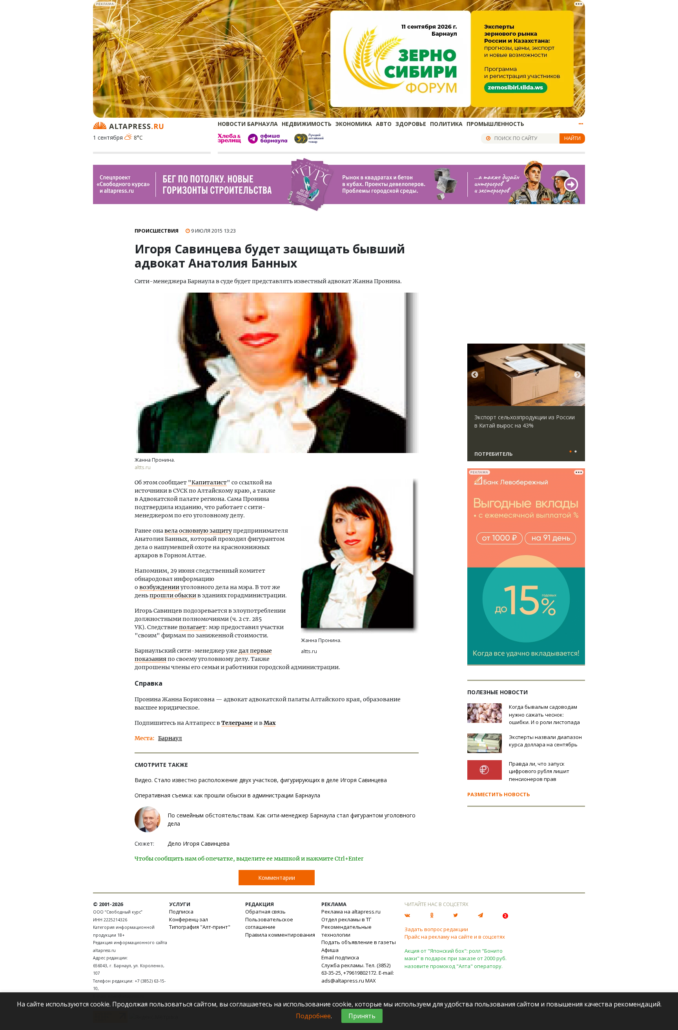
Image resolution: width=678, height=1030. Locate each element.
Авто (384, 123)
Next (577, 375)
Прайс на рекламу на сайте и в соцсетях (455, 936)
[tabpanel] (526, 406)
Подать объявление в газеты (358, 942)
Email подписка (340, 957)
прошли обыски (172, 595)
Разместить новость (498, 794)
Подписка (181, 911)
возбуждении (159, 587)
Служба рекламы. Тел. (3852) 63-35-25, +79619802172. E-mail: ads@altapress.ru (357, 973)
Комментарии (276, 877)
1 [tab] (570, 452)
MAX (370, 980)
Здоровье (411, 123)
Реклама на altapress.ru (351, 911)
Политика (446, 123)
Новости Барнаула (248, 123)
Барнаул (170, 738)
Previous (475, 375)
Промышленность (495, 123)
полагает (192, 627)
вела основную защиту (198, 530)
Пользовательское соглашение (269, 923)
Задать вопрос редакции (436, 929)
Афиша (330, 950)
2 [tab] (576, 452)
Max (269, 722)
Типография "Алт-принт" (199, 926)
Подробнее (313, 1016)
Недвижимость (307, 123)
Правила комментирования (280, 934)
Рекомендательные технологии (346, 930)
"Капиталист (207, 482)
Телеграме (237, 722)
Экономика (353, 123)
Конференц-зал (188, 919)
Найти (572, 138)
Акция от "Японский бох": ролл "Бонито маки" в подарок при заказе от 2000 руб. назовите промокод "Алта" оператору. (456, 958)
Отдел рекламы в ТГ (346, 919)
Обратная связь (265, 911)
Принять (361, 1016)
